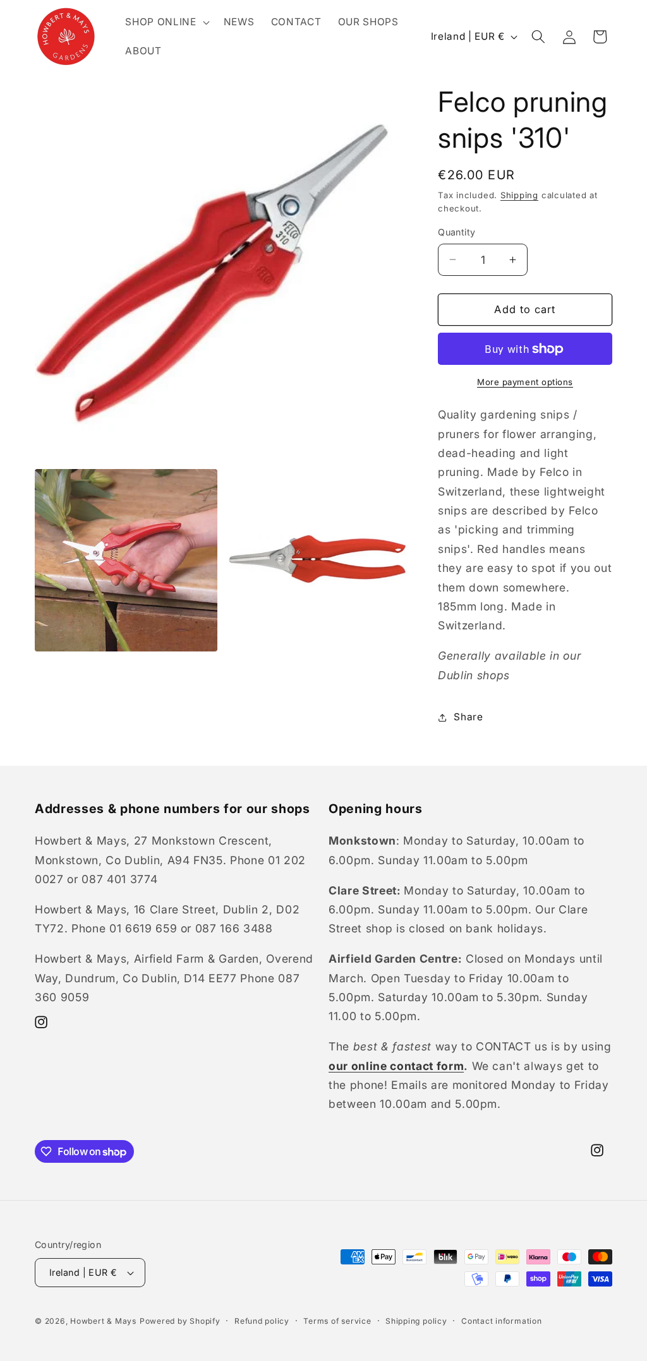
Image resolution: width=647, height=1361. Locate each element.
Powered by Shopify (180, 1321)
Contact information (501, 1321)
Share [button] (468, 717)
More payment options (525, 382)
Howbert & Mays (103, 1321)
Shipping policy (416, 1321)
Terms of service (337, 1321)
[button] (166, 22)
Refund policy (261, 1321)
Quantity (457, 232)
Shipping (519, 195)
